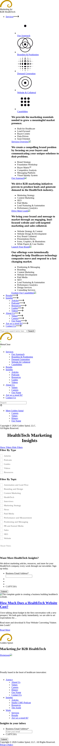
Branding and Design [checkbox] (13, 489)
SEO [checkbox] (6, 534)
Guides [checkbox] (7, 464)
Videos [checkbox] (7, 468)
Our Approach (17, 354)
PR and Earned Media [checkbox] (13, 526)
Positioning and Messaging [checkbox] (16, 522)
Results (9, 295)
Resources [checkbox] (8, 472)
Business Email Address (17, 573)
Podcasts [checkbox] (8, 460)
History (14, 418)
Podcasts (15, 303)
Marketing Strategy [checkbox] (12, 505)
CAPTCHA (11, 586)
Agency (9, 679)
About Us (10, 313)
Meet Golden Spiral (14, 410)
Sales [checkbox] (6, 530)
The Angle (16, 707)
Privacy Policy (6, 744)
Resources (16, 305)
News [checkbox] (6, 509)
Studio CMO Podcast (21, 702)
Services (9, 16)
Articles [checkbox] (7, 456)
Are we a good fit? (14, 323)
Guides (14, 308)
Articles (14, 300)
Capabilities (16, 364)
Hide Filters (17, 447)
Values (14, 316)
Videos (14, 311)
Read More (5, 630)
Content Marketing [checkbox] (12, 493)
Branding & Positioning (22, 357)
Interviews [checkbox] (8, 501)
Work (8, 710)
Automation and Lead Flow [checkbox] (16, 485)
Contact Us (11, 326)
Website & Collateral (20, 362)
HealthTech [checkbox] (9, 497)
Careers (14, 318)
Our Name (16, 321)
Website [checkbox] (7, 538)
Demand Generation (20, 359)
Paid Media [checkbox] (9, 514)
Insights (9, 298)
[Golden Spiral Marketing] (6, 339)
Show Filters (6, 447)
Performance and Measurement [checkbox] (18, 518)
